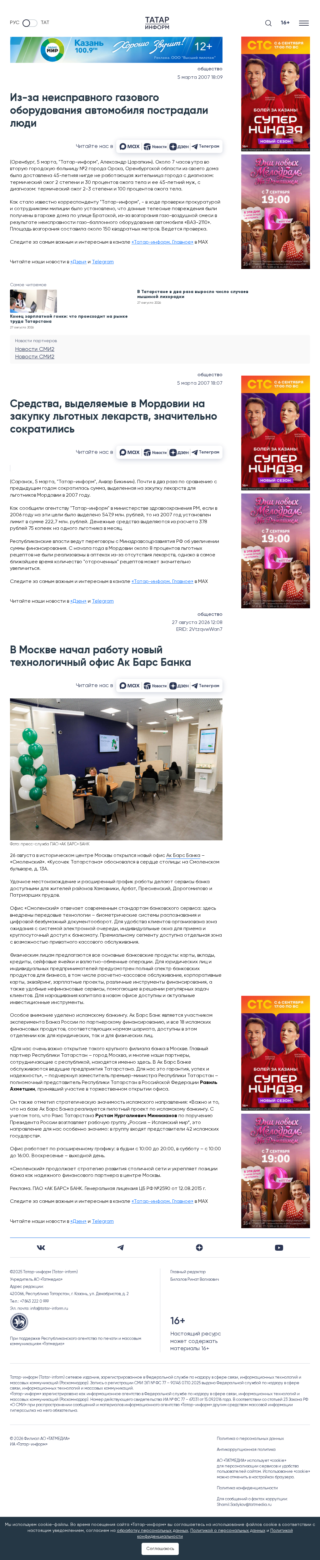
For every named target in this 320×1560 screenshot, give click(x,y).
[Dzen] (199, 1247)
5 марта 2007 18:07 (199, 383)
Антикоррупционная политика (246, 1450)
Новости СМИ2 (34, 349)
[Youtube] (279, 1248)
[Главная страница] (157, 23)
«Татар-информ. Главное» (162, 242)
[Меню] (304, 23)
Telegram (103, 262)
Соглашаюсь (160, 1549)
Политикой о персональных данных (227, 1530)
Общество (210, 69)
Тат (45, 22)
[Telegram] (120, 1248)
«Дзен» (78, 262)
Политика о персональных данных (250, 1439)
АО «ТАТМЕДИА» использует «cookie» (251, 1461)
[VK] (41, 1247)
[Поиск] (268, 23)
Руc (14, 22)
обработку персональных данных (152, 1530)
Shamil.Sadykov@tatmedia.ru (244, 1505)
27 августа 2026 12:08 (197, 622)
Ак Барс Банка (183, 855)
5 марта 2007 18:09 (200, 77)
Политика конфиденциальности (247, 1488)
